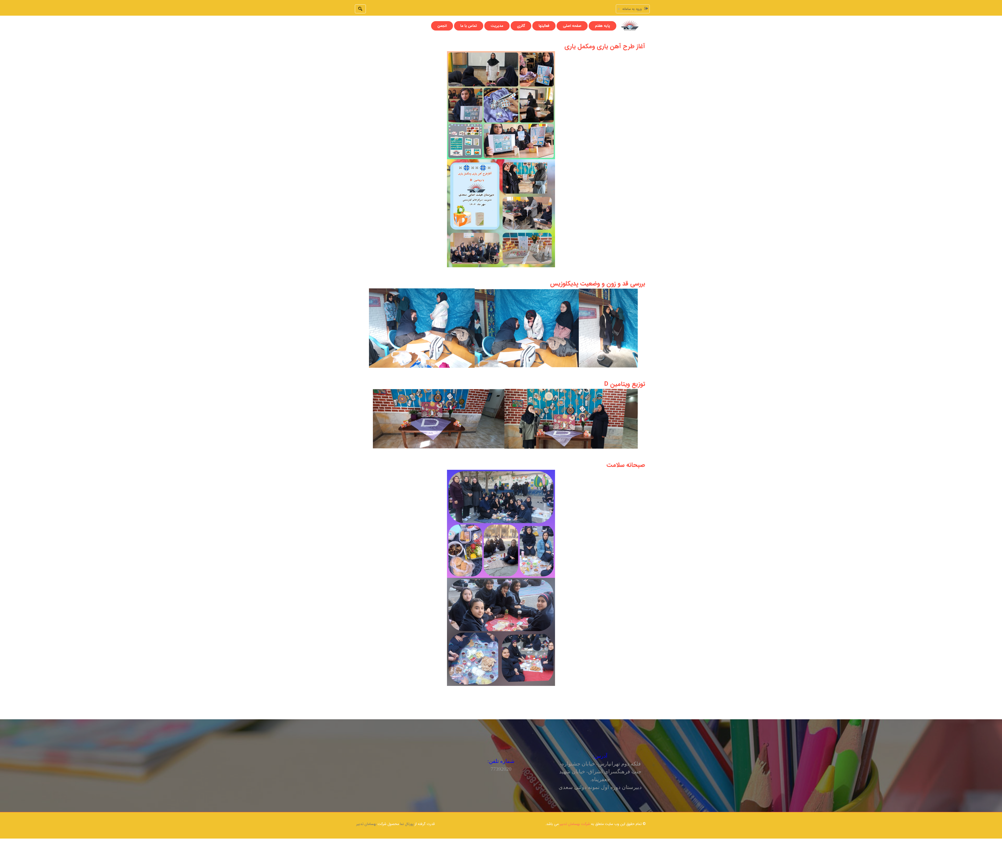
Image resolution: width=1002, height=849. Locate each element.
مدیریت (497, 26)
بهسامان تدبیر (366, 824)
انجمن (442, 26)
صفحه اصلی (572, 26)
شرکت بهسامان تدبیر (575, 824)
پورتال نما (407, 824)
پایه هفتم (602, 26)
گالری (521, 26)
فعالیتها (544, 26)
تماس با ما (468, 26)
